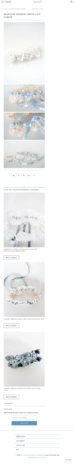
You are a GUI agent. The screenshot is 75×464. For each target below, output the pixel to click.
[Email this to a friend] (34, 175)
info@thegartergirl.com (35, 457)
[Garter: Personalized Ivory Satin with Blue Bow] (24, 316)
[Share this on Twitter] (14, 175)
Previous (35, 9)
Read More (11, 258)
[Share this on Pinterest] (24, 175)
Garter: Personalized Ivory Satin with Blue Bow (24, 319)
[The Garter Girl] (37, 2)
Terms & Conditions (37, 455)
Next (41, 9)
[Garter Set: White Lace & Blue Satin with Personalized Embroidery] (24, 247)
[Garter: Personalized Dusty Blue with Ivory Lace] (24, 386)
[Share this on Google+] (29, 175)
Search (45, 457)
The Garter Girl (25, 455)
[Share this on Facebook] (19, 175)
